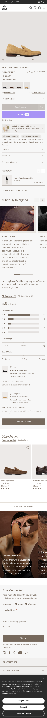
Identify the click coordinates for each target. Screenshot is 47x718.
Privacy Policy (7, 647)
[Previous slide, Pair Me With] (38, 171)
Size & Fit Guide (38, 92)
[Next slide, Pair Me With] (43, 171)
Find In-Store (9, 92)
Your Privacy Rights (23, 713)
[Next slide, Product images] (43, 60)
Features (5, 149)
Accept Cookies (23, 701)
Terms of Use (29, 644)
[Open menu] (44, 7)
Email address (10, 610)
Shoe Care (6, 156)
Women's (32, 604)
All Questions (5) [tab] (25, 296)
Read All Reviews (23, 422)
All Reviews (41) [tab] (9, 296)
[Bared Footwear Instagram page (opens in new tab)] (4, 652)
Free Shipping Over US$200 (11, 2)
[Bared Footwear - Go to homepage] (4, 8)
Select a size (20, 107)
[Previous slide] (36, 200)
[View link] (19, 544)
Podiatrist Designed (31, 136)
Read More (5, 145)
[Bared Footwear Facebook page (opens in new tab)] (9, 652)
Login (43, 2)
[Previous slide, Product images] (38, 60)
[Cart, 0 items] (39, 7)
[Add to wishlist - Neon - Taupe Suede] (27, 448)
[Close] (43, 678)
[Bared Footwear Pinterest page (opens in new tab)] (14, 652)
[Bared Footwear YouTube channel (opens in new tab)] (20, 652)
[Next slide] (42, 200)
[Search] (30, 7)
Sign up (23, 638)
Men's (4, 67)
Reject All (23, 707)
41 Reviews (40, 72)
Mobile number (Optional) (14, 622)
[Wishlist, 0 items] (35, 7)
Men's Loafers (14, 67)
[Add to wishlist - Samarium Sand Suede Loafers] (41, 107)
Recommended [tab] (9, 440)
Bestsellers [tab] (23, 440)
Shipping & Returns (9, 162)
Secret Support (11, 136)
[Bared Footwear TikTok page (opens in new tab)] (26, 652)
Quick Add (39, 182)
